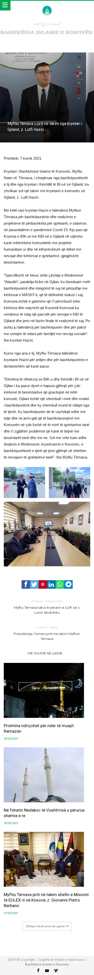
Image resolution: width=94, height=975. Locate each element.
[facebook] (26, 584)
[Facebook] (38, 971)
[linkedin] (51, 584)
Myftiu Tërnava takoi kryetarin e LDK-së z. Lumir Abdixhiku (47, 606)
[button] (24, 482)
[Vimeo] (56, 971)
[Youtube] (47, 971)
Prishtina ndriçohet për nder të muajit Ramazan (39, 728)
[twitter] (34, 584)
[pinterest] (43, 584)
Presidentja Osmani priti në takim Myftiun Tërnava (47, 633)
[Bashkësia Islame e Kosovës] (47, 5)
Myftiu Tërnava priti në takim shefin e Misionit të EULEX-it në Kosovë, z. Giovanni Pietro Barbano (46, 900)
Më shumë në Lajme (45, 653)
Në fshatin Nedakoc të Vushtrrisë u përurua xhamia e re (44, 813)
